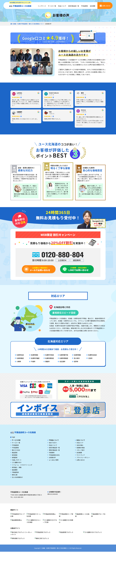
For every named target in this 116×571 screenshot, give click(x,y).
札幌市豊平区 (64, 355)
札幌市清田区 (64, 358)
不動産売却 (15, 472)
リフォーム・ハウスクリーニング (22, 465)
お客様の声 (52, 457)
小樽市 (19, 361)
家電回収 (14, 457)
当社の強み (80, 445)
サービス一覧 (52, 6)
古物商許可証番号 (54, 492)
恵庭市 (47, 361)
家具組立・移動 (16, 467)
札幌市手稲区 (35, 358)
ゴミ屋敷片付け (16, 462)
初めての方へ (53, 443)
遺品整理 (14, 470)
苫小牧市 (77, 358)
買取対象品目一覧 (54, 450)
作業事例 (51, 452)
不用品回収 (15, 445)
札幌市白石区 (92, 355)
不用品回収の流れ (54, 455)
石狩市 (76, 361)
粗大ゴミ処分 (16, 450)
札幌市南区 (20, 358)
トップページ (42, 6)
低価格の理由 (81, 447)
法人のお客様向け (17, 477)
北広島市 (62, 361)
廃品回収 (14, 452)
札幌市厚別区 (49, 358)
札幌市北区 (20, 355)
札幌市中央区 (49, 355)
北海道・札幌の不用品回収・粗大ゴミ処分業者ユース (56, 548)
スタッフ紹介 (81, 450)
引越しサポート (16, 460)
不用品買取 (84, 6)
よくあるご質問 (53, 460)
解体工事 (14, 475)
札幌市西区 (77, 355)
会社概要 (92, 6)
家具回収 (14, 455)
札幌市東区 (34, 355)
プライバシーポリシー (83, 457)
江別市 (90, 358)
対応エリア (80, 443)
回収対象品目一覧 (73, 6)
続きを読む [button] (79, 125)
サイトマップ (81, 455)
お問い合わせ (81, 460)
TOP (13, 437)
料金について (62, 6)
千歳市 (33, 361)
